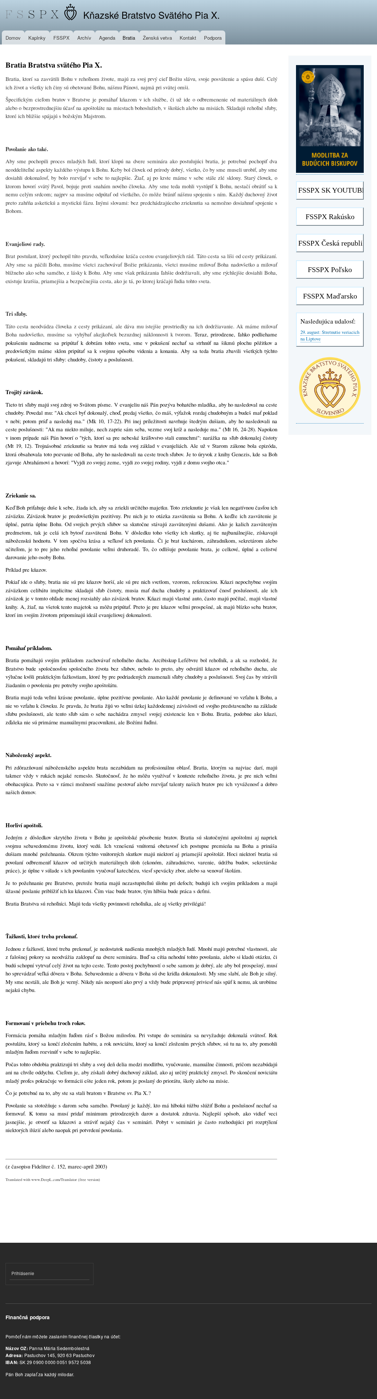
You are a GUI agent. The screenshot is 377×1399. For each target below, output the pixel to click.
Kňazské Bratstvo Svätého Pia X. (151, 14)
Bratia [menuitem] (129, 37)
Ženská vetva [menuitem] (157, 37)
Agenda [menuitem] (107, 37)
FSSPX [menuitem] (61, 37)
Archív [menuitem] (84, 37)
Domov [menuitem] (13, 37)
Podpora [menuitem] (213, 37)
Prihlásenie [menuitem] (22, 1273)
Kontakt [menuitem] (188, 37)
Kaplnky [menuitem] (37, 37)
